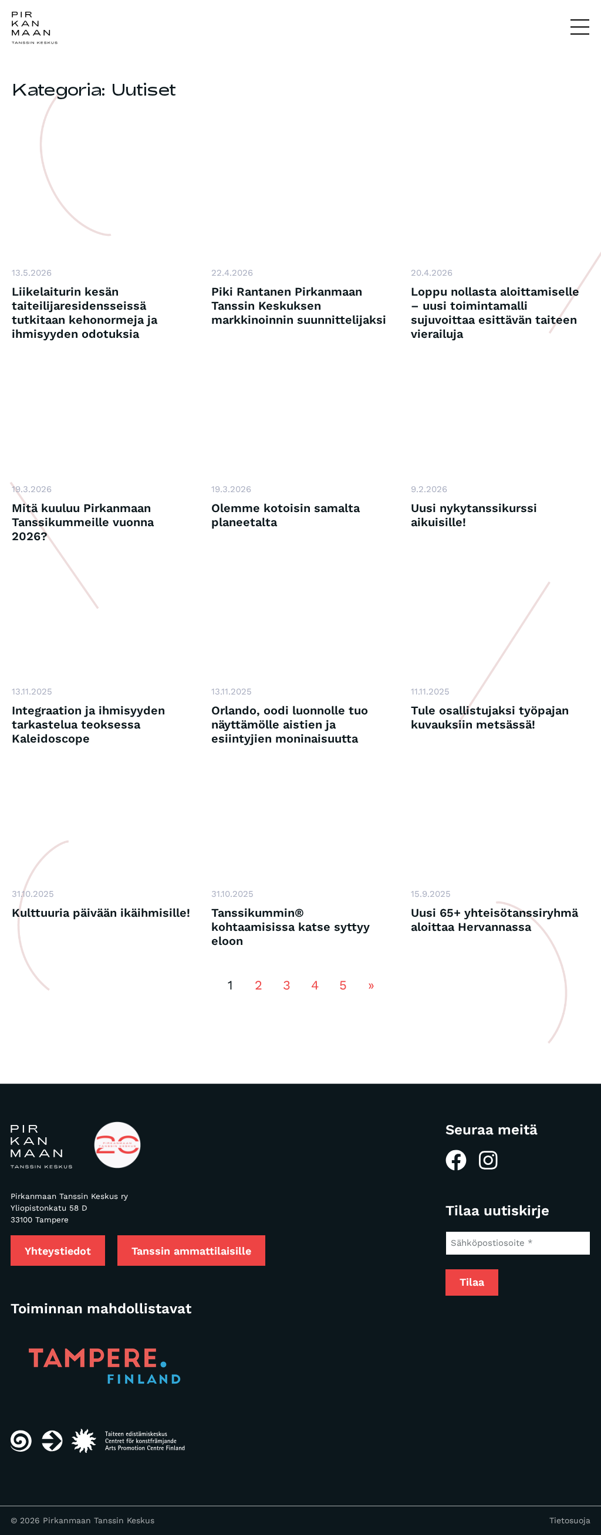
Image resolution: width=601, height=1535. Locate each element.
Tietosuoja (569, 1520)
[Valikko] (579, 27)
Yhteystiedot (58, 1251)
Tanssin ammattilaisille (191, 1251)
